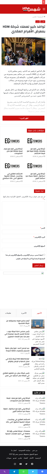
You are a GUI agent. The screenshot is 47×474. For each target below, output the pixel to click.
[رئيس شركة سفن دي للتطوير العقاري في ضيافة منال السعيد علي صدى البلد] (37, 378)
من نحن (34, 450)
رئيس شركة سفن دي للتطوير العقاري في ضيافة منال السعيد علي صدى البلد (16, 376)
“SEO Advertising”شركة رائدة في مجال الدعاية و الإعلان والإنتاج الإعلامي (17, 361)
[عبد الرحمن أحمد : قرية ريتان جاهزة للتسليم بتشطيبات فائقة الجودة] (37, 351)
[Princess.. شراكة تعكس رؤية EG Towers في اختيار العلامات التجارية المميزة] (38, 434)
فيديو (14, 458)
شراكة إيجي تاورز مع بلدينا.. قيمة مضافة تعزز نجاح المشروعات (13, 151)
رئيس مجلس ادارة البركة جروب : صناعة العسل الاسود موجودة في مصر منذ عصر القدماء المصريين (17, 334)
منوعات (8, 458)
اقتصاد (26, 458)
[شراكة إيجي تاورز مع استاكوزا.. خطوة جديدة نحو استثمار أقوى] (34, 165)
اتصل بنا (14, 450)
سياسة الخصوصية (24, 450)
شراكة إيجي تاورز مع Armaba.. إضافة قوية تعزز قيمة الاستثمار (36, 151)
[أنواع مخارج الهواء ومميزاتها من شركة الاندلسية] (37, 324)
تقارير (34, 17)
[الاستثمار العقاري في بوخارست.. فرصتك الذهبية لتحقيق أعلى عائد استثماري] (12, 165)
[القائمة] (44, 10)
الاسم (42, 228)
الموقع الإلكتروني (39, 246)
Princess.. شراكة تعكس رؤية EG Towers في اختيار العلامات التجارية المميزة (17, 434)
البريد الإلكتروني (39, 237)
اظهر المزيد (24, 118)
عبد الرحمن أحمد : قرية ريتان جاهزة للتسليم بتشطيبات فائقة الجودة (17, 349)
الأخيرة (24, 313)
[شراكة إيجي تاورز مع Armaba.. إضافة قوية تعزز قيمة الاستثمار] (34, 140)
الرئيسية (41, 17)
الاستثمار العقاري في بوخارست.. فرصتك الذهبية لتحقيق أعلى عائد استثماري (13, 176)
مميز (37, 22)
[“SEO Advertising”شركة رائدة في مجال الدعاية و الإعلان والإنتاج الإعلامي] (37, 364)
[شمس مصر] (31, 9)
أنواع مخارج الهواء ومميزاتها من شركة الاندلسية (17, 322)
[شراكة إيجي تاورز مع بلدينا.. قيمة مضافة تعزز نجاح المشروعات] (12, 140)
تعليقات (8, 313)
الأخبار (32, 458)
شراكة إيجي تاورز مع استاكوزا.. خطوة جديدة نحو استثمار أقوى (35, 176)
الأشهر (39, 313)
